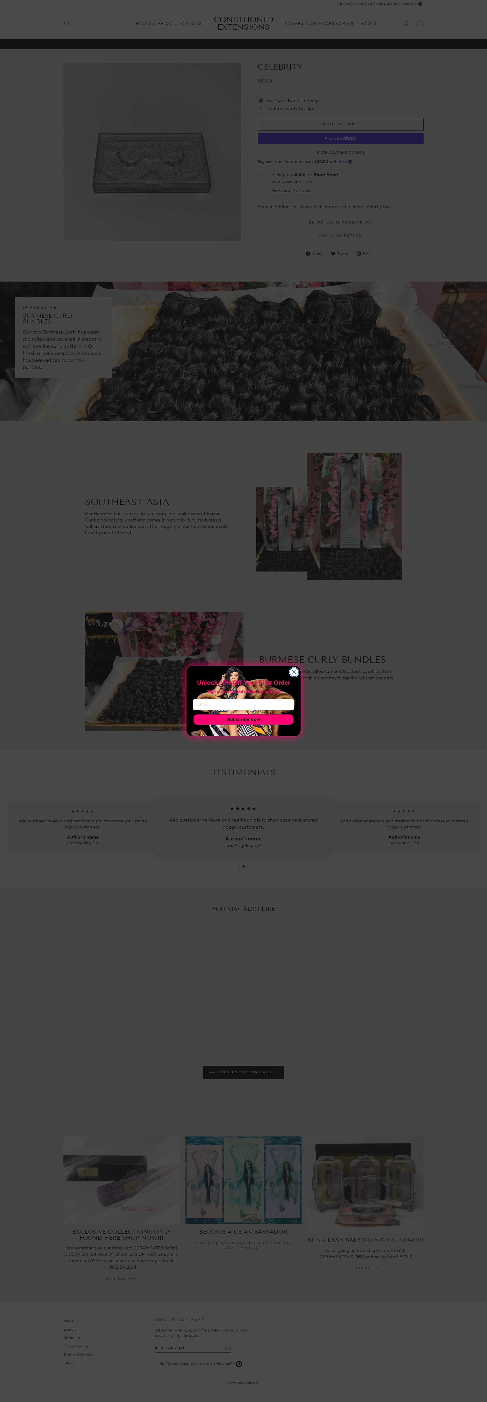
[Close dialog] (294, 672)
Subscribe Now (243, 719)
